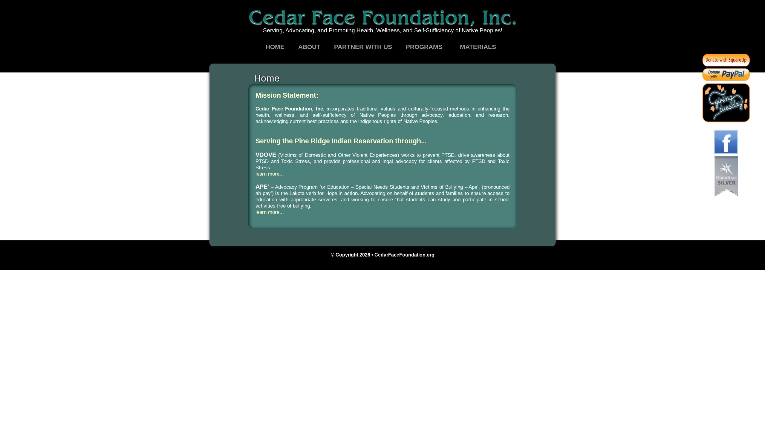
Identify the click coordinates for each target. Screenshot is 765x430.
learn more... (269, 174)
